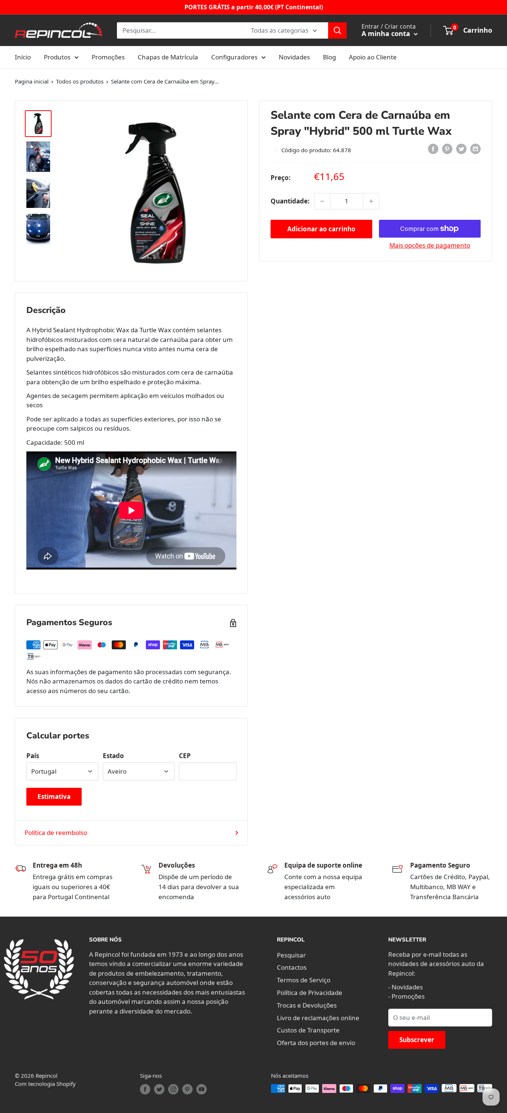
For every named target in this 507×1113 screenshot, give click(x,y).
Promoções (108, 57)
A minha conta (387, 33)
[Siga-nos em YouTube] (201, 1089)
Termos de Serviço (303, 980)
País (32, 755)
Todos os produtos (80, 81)
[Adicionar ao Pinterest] (447, 149)
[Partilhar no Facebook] (433, 149)
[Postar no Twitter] (461, 149)
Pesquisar (291, 955)
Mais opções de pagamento (429, 245)
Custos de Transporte (308, 1030)
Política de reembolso (55, 832)
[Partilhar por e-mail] (475, 149)
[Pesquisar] (337, 30)
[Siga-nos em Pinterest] (187, 1089)
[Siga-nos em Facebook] (145, 1089)
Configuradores (234, 57)
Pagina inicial (32, 81)
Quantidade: (290, 201)
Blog (329, 57)
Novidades (294, 57)
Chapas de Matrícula (168, 57)
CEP (185, 755)
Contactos (292, 967)
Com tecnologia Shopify (45, 1083)
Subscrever (416, 1039)
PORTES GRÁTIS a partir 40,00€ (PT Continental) (253, 7)
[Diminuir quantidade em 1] (322, 201)
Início (23, 57)
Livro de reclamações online (318, 1018)
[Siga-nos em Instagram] (173, 1089)
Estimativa (54, 796)
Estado (113, 755)
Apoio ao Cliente (373, 57)
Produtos (57, 57)
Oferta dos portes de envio (316, 1042)
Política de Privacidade (309, 992)
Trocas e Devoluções (307, 1005)
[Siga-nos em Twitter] (159, 1089)
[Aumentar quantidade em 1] (371, 201)
